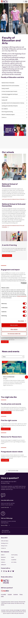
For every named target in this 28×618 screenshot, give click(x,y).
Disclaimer (15, 594)
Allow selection (14, 329)
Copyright (10, 594)
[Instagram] (4, 571)
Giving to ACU (4, 545)
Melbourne (3, 564)
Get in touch (4, 341)
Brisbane (3, 559)
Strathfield (13, 559)
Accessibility (3, 594)
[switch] (25, 308)
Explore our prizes (6, 412)
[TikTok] (10, 571)
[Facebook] (1, 571)
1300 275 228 (7, 532)
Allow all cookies (14, 325)
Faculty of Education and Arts (12, 77)
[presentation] (26, 377)
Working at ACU (4, 543)
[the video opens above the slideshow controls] (15, 130)
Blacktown (3, 557)
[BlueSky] (13, 571)
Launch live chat (5, 507)
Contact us (3, 548)
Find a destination (7, 255)
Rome (12, 557)
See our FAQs (4, 525)
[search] (24, 2)
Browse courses (5, 429)
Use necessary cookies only (14, 333)
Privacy (21, 594)
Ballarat (2, 554)
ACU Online (13, 562)
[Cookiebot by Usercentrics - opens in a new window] (21, 283)
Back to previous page (13, 470)
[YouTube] (8, 571)
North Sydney (14, 554)
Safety (2, 596)
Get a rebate (5, 460)
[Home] (6, 3)
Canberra (3, 562)
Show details (21, 321)
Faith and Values (4, 540)
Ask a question (5, 530)
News (4, 356)
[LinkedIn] (6, 571)
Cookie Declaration (22, 296)
